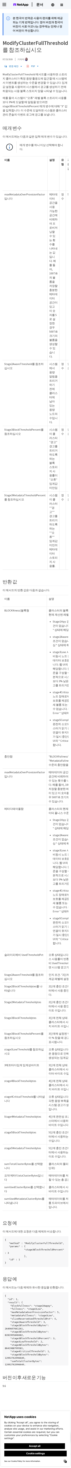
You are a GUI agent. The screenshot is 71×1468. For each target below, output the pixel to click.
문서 (39, 4)
